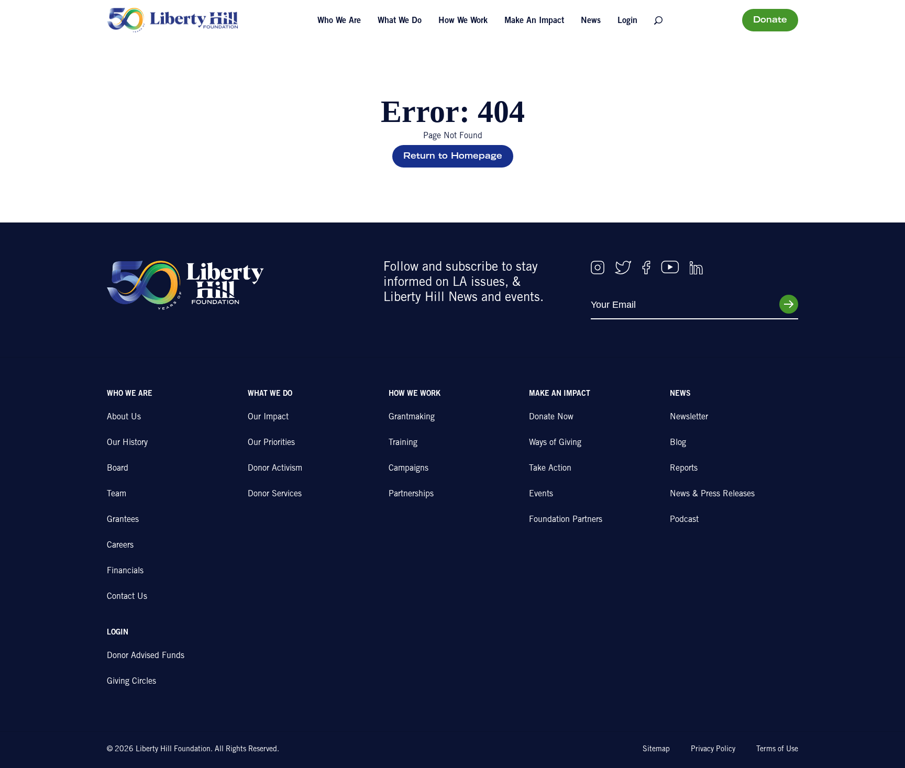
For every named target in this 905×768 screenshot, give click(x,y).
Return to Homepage (452, 156)
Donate (770, 20)
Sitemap (656, 749)
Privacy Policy (713, 749)
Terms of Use (777, 749)
